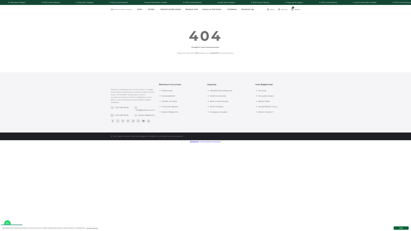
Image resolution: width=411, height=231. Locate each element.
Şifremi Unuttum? (266, 112)
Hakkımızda (167, 91)
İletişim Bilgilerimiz (170, 112)
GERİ (197, 53)
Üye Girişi (262, 91)
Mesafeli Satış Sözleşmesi (221, 91)
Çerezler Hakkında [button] (92, 228)
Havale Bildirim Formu (267, 107)
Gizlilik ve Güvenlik (218, 96)
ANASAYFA (215, 53)
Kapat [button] (401, 228)
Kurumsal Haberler (170, 107)
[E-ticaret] (205, 142)
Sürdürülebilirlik (168, 96)
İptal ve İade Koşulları (219, 101)
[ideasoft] (194, 142)
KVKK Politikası (216, 107)
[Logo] (121, 9)
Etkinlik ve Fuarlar (169, 101)
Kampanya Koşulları (218, 112)
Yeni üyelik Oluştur (266, 96)
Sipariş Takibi (264, 101)
